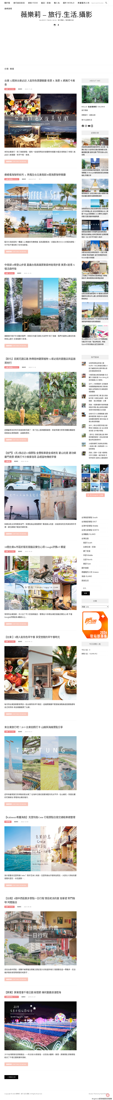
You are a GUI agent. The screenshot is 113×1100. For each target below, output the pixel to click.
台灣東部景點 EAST (89, 521)
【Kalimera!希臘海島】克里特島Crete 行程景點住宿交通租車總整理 (39, 817)
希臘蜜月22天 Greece (90, 572)
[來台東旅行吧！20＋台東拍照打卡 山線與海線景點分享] (40, 763)
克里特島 (8, 822)
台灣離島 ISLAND (88, 534)
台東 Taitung (10, 89)
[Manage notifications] (108, 1095)
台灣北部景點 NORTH (90, 530)
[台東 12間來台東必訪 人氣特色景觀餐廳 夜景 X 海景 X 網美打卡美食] (40, 120)
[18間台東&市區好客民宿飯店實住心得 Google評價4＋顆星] (40, 583)
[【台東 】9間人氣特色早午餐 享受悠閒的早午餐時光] (40, 673)
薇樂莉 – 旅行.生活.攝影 (56, 14)
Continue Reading (19, 161)
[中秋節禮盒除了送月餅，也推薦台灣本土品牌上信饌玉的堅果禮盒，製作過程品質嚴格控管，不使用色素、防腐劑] (95, 478)
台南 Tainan (9, 273)
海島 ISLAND (87, 576)
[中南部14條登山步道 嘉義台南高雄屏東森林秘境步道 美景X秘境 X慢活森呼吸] (40, 305)
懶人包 (57, 3)
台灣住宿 (8, 461)
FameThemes (104, 1094)
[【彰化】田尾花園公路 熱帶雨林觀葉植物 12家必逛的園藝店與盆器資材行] (40, 399)
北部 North (87, 559)
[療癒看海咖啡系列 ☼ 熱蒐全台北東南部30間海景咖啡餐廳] (40, 210)
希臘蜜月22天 (83, 3)
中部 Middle (88, 555)
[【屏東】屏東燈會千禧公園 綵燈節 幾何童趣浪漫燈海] (40, 1026)
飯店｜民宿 (46, 3)
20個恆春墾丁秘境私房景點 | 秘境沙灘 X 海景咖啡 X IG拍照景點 (98, 446)
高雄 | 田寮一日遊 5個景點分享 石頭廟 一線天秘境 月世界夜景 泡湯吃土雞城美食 (98, 455)
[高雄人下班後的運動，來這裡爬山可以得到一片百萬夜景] (104, 468)
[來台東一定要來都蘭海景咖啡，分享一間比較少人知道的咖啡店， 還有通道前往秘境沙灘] (95, 487)
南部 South (87, 542)
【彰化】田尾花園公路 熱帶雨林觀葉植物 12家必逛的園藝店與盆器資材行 (98, 437)
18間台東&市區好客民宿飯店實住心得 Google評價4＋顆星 (35, 547)
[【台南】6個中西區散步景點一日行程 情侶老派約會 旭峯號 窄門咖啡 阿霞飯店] (40, 938)
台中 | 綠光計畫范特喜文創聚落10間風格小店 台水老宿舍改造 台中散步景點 (98, 428)
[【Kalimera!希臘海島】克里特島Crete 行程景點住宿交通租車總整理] (40, 849)
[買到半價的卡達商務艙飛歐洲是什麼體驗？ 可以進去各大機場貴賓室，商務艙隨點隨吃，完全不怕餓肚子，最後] (86, 468)
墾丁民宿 (86, 551)
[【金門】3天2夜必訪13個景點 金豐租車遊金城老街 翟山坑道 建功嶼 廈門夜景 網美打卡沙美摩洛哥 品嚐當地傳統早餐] (40, 493)
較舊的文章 (12, 1077)
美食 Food (33, 3)
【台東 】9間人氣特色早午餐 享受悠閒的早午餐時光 (32, 637)
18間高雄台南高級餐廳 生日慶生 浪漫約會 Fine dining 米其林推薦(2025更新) (98, 377)
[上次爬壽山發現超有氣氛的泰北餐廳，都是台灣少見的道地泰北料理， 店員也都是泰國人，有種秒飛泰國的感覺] (104, 478)
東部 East (87, 564)
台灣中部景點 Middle (12, 179)
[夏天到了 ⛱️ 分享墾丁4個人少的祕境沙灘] (104, 487)
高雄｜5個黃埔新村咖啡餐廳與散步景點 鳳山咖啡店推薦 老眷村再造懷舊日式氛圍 (98, 407)
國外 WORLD (68, 3)
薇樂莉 (20, 89)
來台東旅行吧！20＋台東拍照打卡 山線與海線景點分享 (33, 727)
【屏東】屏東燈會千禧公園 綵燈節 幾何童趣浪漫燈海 (32, 992)
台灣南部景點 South (12, 997)
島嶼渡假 (8, 8)
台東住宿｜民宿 (89, 547)
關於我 (7, 3)
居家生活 (85, 580)
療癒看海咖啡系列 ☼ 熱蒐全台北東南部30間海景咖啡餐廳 (35, 174)
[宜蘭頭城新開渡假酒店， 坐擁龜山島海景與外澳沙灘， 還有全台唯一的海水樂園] (95, 468)
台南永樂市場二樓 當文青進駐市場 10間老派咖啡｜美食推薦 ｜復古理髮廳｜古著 (98, 398)
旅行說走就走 (19, 3)
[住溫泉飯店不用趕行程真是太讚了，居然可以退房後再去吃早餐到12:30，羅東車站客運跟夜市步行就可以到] (86, 478)
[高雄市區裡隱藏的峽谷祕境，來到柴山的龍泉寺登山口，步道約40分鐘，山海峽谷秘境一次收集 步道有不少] (86, 487)
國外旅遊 (85, 568)
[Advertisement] (56, 48)
